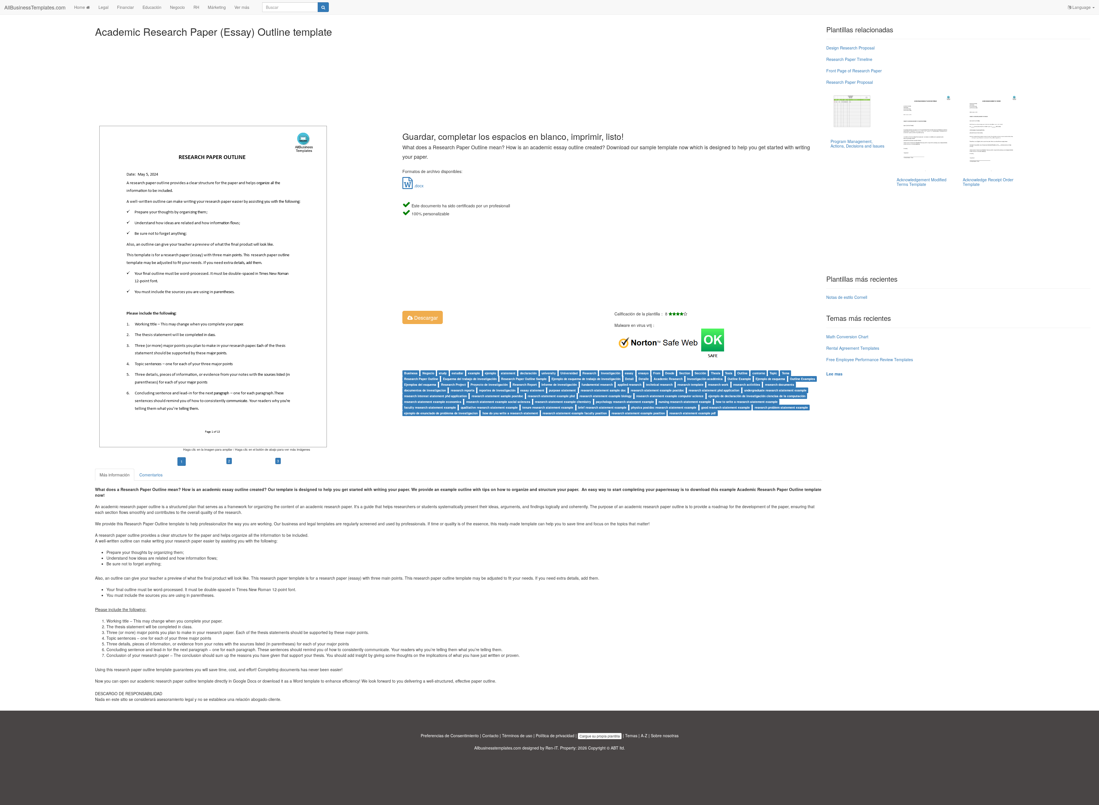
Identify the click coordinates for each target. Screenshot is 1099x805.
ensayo (643, 373)
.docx (418, 185)
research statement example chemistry (563, 401)
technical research (659, 384)
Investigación (610, 373)
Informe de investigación (559, 384)
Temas (631, 735)
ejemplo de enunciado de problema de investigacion (441, 413)
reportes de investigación (497, 390)
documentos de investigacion (425, 390)
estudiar (457, 373)
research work (718, 384)
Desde (669, 373)
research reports (463, 390)
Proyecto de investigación (489, 384)
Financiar (125, 7)
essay (629, 373)
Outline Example (739, 379)
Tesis (728, 373)
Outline (742, 373)
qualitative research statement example (489, 407)
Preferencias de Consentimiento (450, 735)
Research (589, 373)
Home (80, 7)
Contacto (490, 735)
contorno (758, 373)
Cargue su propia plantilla (600, 736)
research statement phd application (714, 390)
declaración (528, 373)
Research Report (525, 384)
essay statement (532, 390)
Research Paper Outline (421, 379)
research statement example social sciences (498, 401)
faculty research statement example (430, 407)
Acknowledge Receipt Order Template (988, 182)
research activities (746, 384)
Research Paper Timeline (849, 59)
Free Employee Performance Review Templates (869, 359)
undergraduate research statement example (775, 390)
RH (196, 7)
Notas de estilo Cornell (846, 297)
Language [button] (1081, 7)
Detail (629, 379)
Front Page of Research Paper (854, 70)
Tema (785, 373)
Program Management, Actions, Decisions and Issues (857, 143)
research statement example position (638, 413)
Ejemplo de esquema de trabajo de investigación (586, 379)
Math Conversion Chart (847, 336)
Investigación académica (705, 379)
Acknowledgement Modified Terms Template (921, 182)
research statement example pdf (692, 413)
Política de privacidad (555, 735)
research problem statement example (781, 407)
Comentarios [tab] (151, 475)
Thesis (715, 373)
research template (690, 384)
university (548, 373)
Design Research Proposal (850, 48)
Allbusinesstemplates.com (497, 748)
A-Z (644, 735)
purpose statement (562, 390)
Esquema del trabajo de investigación (470, 379)
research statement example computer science (669, 396)
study (443, 373)
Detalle (644, 379)
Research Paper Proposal (849, 82)
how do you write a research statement (510, 413)
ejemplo (490, 373)
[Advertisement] (266, 80)
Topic (773, 373)
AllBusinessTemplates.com (35, 7)
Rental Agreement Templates (852, 348)
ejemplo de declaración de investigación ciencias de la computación (756, 396)
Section (684, 373)
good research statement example (725, 407)
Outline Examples (802, 379)
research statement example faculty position (575, 413)
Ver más (241, 7)
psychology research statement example (625, 401)
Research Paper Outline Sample (524, 379)
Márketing (217, 7)
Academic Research (668, 379)
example (474, 373)
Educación (152, 7)
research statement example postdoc (657, 390)
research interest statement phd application (435, 396)
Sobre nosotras (665, 735)
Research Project (453, 384)
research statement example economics (432, 401)
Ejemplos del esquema (420, 384)
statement (508, 373)
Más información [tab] (115, 475)
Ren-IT (551, 748)
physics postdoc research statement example (663, 407)
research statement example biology (606, 396)
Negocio (177, 7)
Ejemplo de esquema (770, 379)
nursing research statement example (685, 401)
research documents (779, 384)
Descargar (425, 317)
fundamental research (597, 384)
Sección (700, 373)
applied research (629, 384)
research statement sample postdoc (497, 396)
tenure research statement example (547, 407)
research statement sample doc (603, 390)
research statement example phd (551, 396)
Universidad (569, 373)
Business (411, 373)
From (656, 373)
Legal (103, 7)
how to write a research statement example (747, 401)
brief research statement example (602, 407)
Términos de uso (517, 735)
